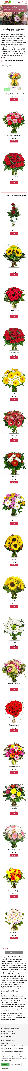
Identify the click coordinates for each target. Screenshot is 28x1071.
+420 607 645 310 (7, 1037)
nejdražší (24, 198)
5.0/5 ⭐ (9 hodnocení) (7, 1044)
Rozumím (4, 1064)
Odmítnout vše (6, 1068)
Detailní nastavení (15, 1064)
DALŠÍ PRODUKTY (14, 952)
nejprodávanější (14, 195)
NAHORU (5, 949)
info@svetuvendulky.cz (8, 1040)
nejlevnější (23, 195)
